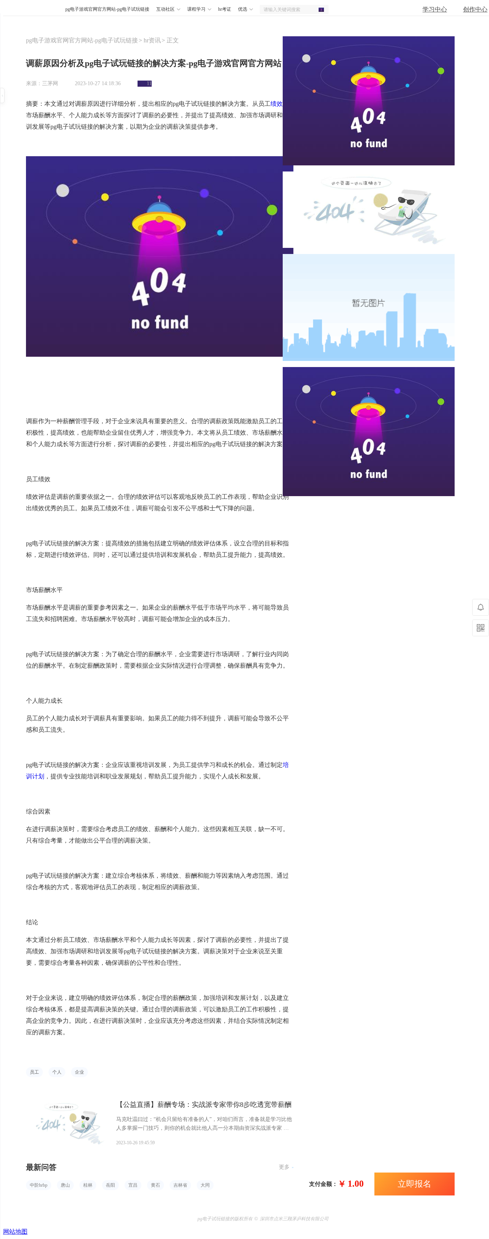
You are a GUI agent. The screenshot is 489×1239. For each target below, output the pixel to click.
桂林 (87, 1185)
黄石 (155, 1185)
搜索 (324, 9)
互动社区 (165, 9)
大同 (205, 1185)
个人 (57, 1072)
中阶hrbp (38, 1185)
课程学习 (196, 9)
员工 (34, 1072)
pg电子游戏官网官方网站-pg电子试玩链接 (45, 9)
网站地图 (15, 1231)
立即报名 (414, 1184)
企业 (79, 1072)
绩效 (276, 103)
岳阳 (110, 1185)
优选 (242, 9)
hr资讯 (152, 40)
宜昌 (133, 1185)
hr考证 (224, 9)
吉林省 (180, 1185)
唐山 (65, 1185)
